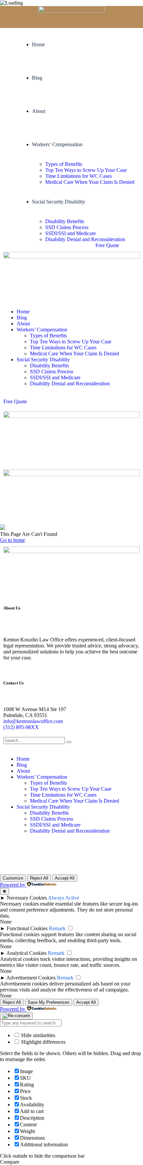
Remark (57, 928)
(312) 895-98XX (21, 727)
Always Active (63, 898)
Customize (13, 878)
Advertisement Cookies (31, 977)
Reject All (39, 878)
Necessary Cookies (27, 898)
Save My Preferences (49, 1002)
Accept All (64, 878)
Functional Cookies (27, 928)
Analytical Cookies (26, 953)
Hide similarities (37, 1035)
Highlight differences (43, 1042)
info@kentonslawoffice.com (33, 721)
